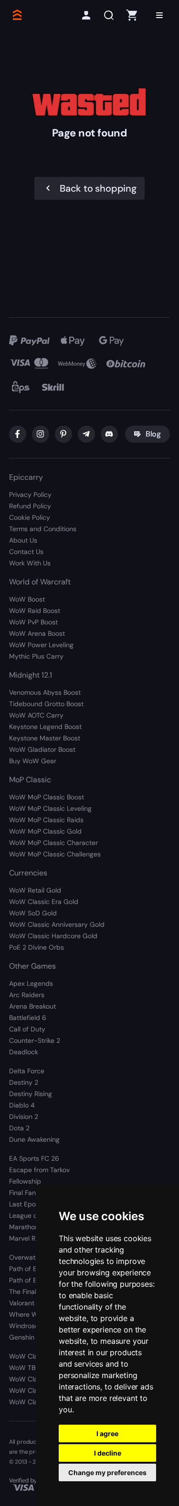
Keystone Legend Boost (45, 726)
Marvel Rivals (29, 1238)
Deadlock (23, 1052)
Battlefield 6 (27, 1017)
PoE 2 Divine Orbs (36, 947)
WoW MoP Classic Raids (46, 820)
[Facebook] (17, 434)
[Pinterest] (63, 434)
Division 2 (23, 1116)
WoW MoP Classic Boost (46, 797)
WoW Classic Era (35, 1379)
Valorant (21, 1303)
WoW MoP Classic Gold (45, 831)
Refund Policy (30, 506)
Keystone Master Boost (44, 738)
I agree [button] (107, 1433)
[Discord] (109, 434)
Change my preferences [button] (107, 1472)
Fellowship (25, 1181)
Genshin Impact (33, 1337)
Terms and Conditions (42, 529)
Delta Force (26, 1071)
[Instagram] (40, 434)
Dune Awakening (34, 1139)
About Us (23, 540)
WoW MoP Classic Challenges (55, 854)
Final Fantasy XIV (35, 1192)
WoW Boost (27, 599)
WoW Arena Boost (37, 633)
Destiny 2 (23, 1082)
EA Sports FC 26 (34, 1158)
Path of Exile (28, 1268)
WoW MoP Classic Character (53, 842)
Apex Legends (31, 983)
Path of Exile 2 (31, 1280)
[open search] (108, 15)
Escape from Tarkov (39, 1170)
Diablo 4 (22, 1105)
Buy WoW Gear (32, 761)
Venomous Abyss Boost (45, 692)
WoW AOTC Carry (36, 715)
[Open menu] (159, 15)
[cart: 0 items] (131, 15)
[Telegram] (86, 434)
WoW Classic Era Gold (43, 901)
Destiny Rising (30, 1093)
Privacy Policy (30, 494)
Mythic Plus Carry (36, 656)
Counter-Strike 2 (34, 1040)
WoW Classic (29, 1356)
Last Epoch (26, 1204)
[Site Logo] (16, 15)
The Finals (24, 1291)
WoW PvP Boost (33, 622)
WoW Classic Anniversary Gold (57, 924)
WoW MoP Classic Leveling (50, 808)
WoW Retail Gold (35, 890)
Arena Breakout (32, 1006)
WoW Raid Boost (34, 610)
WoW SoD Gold (33, 913)
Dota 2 (19, 1128)
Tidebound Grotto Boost (46, 704)
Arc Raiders (26, 995)
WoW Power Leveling (41, 645)
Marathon (24, 1227)
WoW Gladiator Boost (42, 749)
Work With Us (30, 563)
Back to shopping (98, 188)
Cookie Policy (29, 517)
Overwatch (26, 1257)
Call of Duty (27, 1029)
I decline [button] (107, 1453)
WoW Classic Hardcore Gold (53, 936)
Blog (153, 434)
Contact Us (26, 551)
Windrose (24, 1325)
